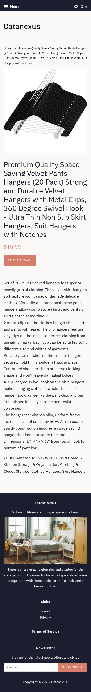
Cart (83, 6)
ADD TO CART (20, 260)
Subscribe (72, 667)
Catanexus (59, 682)
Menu (14, 6)
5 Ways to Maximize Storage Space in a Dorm (45, 512)
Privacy (45, 617)
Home (7, 48)
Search (45, 611)
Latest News (45, 503)
